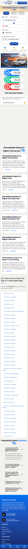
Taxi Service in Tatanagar (10, 432)
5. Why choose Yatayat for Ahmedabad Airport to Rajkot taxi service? (13, 489)
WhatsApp (24, 547)
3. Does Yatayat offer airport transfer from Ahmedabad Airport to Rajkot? (12, 474)
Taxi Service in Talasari (9, 411)
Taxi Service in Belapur (9, 300)
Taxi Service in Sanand (9, 354)
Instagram (17, 547)
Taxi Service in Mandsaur (10, 318)
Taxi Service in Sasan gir (10, 388)
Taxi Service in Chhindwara (10, 297)
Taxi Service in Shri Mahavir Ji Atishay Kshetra (12, 369)
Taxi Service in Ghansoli (9, 343)
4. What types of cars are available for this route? (13, 482)
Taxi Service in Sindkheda (10, 329)
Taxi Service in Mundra (9, 429)
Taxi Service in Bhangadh (10, 384)
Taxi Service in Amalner (9, 322)
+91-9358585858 (22, 3)
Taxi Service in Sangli (9, 307)
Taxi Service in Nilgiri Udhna (10, 377)
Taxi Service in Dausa (9, 347)
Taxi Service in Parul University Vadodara (13, 311)
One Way (5, 17)
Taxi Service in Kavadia (9, 414)
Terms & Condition (7, 531)
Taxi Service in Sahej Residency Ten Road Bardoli (13, 406)
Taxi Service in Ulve (8, 304)
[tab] (6, 13)
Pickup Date (5, 30)
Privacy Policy (5, 529)
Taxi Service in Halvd (9, 402)
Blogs (3, 534)
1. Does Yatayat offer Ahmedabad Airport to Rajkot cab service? (12, 449)
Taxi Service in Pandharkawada (11, 373)
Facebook (10, 547)
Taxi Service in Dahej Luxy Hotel (11, 325)
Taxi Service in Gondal (9, 365)
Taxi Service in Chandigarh (10, 418)
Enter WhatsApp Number (8, 36)
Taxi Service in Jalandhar (10, 421)
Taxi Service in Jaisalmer (10, 336)
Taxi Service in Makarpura (10, 361)
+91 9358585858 (10, 286)
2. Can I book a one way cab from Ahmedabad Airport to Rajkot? (12, 465)
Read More (7, 169)
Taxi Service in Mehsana (9, 350)
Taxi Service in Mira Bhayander (11, 395)
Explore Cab (14, 43)
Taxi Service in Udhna (9, 398)
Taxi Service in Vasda (9, 381)
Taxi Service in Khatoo (9, 391)
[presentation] (2, 143)
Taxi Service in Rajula (9, 332)
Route (3, 542)
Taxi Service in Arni (8, 436)
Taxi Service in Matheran (10, 340)
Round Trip (14, 17)
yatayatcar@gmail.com (12, 520)
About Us (4, 527)
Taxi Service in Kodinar (9, 425)
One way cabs (5, 539)
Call (3, 547)
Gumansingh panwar (8, 102)
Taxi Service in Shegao (9, 315)
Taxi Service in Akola (9, 293)
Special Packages (6, 544)
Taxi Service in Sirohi (9, 357)
